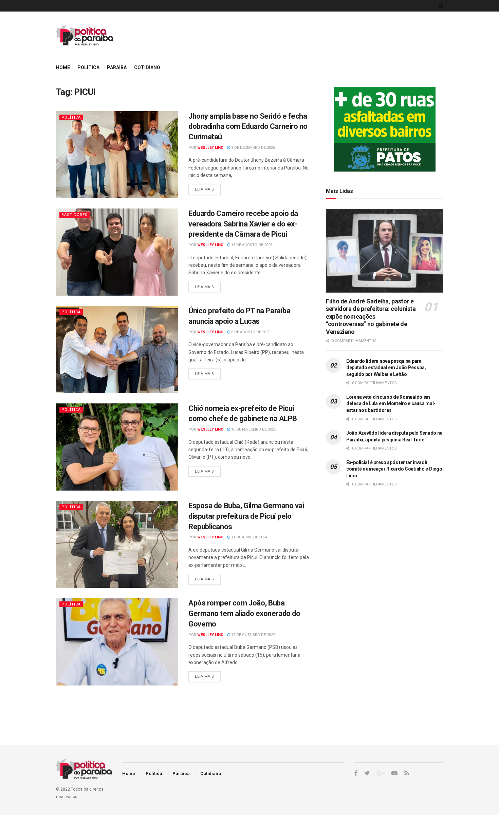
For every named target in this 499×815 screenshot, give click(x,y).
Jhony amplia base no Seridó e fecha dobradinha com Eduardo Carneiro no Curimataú (248, 126)
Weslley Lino (210, 147)
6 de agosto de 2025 (250, 332)
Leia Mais (204, 189)
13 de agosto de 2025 (251, 245)
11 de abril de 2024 (248, 537)
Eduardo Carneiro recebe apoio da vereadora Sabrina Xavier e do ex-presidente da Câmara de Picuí (243, 224)
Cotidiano (147, 67)
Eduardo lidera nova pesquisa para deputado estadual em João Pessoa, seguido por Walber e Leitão (386, 367)
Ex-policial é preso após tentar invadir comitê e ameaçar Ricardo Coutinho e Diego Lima (394, 469)
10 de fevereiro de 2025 (253, 429)
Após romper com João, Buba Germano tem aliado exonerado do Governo (244, 613)
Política (88, 67)
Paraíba (117, 67)
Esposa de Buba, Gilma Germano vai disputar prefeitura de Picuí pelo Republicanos (246, 516)
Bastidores (74, 215)
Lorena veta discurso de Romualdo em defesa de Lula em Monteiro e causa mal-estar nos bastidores (391, 403)
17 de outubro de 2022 (252, 635)
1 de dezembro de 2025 (252, 147)
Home (63, 67)
